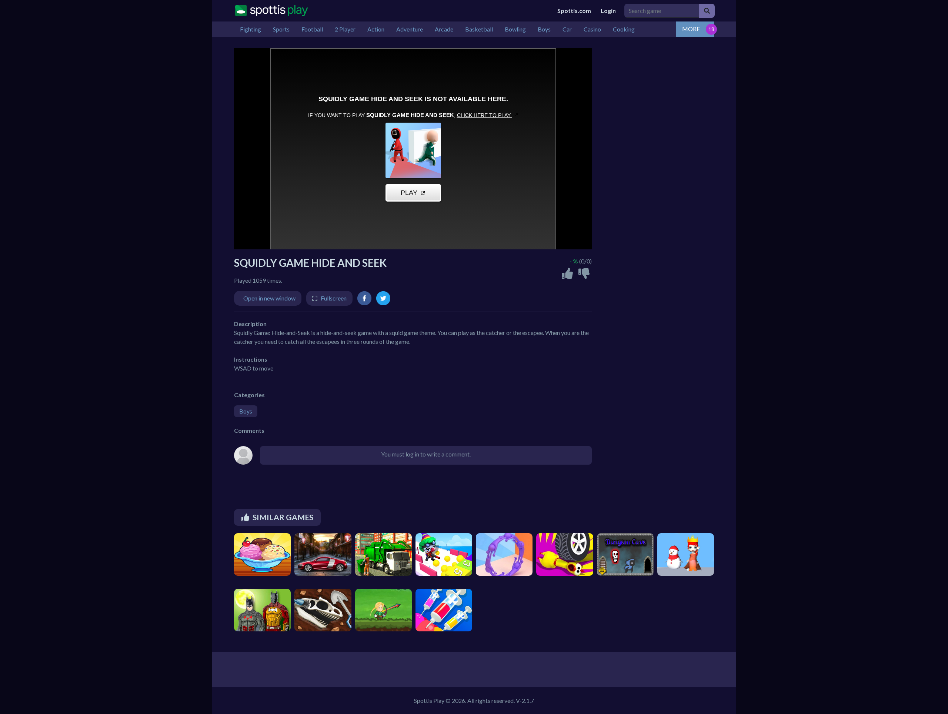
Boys (245, 411)
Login (608, 10)
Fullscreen (334, 298)
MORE (691, 28)
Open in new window (269, 298)
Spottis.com (574, 10)
